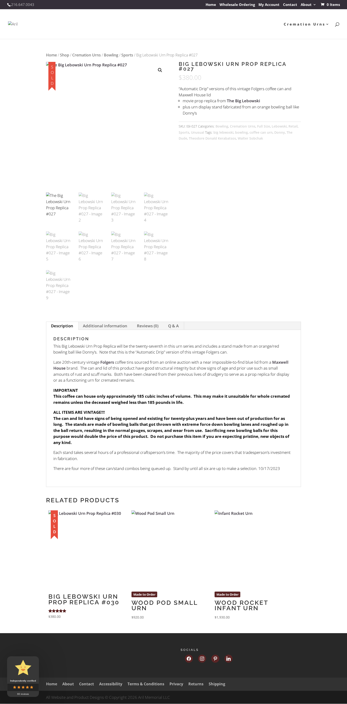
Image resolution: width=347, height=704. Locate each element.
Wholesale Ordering (237, 5)
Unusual (197, 132)
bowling (241, 132)
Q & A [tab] (173, 326)
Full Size (263, 126)
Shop (64, 55)
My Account (268, 5)
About (306, 5)
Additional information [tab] (105, 326)
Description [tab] (62, 326)
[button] (160, 70)
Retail (293, 126)
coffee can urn (261, 132)
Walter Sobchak (250, 138)
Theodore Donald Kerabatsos (212, 138)
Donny (279, 132)
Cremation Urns (304, 24)
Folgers (107, 362)
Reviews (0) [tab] (147, 326)
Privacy (176, 684)
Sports (127, 55)
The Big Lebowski (243, 100)
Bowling (111, 55)
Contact (290, 5)
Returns (195, 684)
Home (211, 5)
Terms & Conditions (145, 684)
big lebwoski (223, 132)
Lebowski (279, 126)
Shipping (217, 684)
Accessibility (110, 684)
